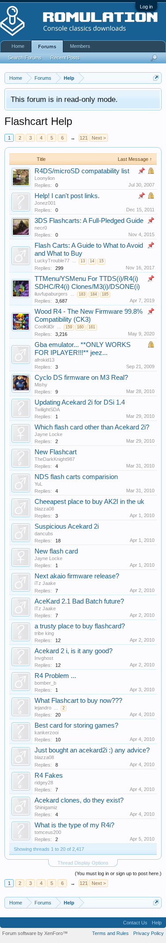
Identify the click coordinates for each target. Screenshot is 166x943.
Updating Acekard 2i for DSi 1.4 (80, 402)
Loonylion (45, 178)
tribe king (44, 633)
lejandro (43, 707)
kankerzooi (46, 732)
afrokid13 (44, 359)
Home (18, 46)
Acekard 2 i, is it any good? (73, 651)
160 (80, 327)
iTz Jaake (45, 583)
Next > (99, 137)
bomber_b (45, 683)
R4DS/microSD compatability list (82, 171)
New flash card (56, 551)
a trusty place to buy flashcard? (80, 626)
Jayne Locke (48, 434)
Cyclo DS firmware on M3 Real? (81, 377)
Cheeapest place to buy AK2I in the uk (89, 501)
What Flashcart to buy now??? (78, 700)
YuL (38, 484)
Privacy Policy (148, 933)
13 (83, 261)
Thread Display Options (83, 862)
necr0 (41, 227)
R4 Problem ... (55, 675)
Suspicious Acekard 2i (67, 526)
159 (69, 327)
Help (157, 922)
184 (93, 294)
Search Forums (25, 57)
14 (92, 261)
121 (84, 137)
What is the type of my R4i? (74, 825)
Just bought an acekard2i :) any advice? (92, 750)
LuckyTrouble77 (52, 260)
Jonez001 (45, 203)
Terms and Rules (110, 933)
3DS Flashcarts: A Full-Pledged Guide (89, 220)
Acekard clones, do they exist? (79, 800)
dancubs (44, 533)
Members (80, 46)
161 (92, 327)
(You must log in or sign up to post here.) (118, 873)
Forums (47, 46)
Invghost (44, 658)
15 (101, 261)
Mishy (41, 384)
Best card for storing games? (76, 725)
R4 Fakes (49, 775)
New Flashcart (56, 452)
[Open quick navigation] (156, 78)
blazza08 (44, 508)
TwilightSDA (47, 409)
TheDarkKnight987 (55, 459)
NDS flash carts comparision (76, 476)
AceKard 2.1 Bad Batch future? (79, 601)
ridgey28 (44, 782)
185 (105, 294)
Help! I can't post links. (67, 195)
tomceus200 (48, 832)
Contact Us (135, 922)
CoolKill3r (44, 326)
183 (82, 294)
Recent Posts (65, 57)
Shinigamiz (46, 807)
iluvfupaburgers (51, 293)
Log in (146, 6)
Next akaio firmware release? (77, 576)
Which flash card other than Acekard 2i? (92, 427)
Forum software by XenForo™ (35, 933)
